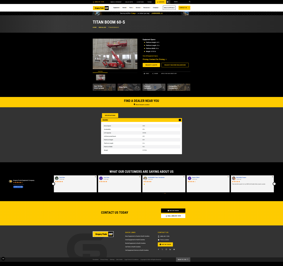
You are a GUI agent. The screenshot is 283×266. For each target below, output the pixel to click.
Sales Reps (129, 2)
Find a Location (164, 240)
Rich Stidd (106, 177)
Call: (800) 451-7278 (174, 216)
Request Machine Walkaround (175, 65)
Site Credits (119, 259)
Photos (100, 71)
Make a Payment (116, 2)
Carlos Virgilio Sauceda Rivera (156, 177)
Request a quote (151, 65)
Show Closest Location (142, 104)
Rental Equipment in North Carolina (135, 243)
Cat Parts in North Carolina (133, 247)
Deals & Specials (169, 7)
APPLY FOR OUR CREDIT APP (169, 73)
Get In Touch (174, 210)
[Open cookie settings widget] (3, 258)
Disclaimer (96, 259)
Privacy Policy (104, 259)
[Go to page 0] (162, 193)
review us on (17, 186)
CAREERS (161, 2)
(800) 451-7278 (99, 2)
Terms (149, 2)
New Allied (102, 27)
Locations (140, 2)
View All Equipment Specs (150, 56)
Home (95, 27)
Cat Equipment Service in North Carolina (137, 250)
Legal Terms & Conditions (131, 259)
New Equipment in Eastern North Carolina (137, 236)
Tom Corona (62, 177)
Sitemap (112, 259)
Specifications (110, 115)
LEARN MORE (156, 13)
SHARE (156, 73)
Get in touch (166, 244)
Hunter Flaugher (240, 177)
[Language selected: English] (168, 2)
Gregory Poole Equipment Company (23, 180)
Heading (105, 120)
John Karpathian (196, 177)
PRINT (147, 73)
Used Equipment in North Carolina (135, 239)
